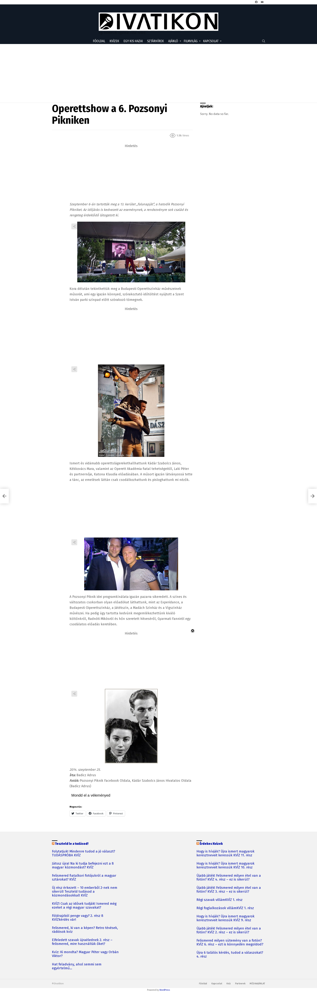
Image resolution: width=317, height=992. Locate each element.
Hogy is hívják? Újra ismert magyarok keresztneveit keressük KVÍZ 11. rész (225, 853)
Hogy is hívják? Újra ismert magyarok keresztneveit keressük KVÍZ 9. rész (225, 918)
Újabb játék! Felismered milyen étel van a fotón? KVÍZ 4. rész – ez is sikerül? (228, 877)
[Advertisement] (158, 73)
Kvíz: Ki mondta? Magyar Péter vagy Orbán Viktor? (85, 954)
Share (74, 226)
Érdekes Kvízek (211, 844)
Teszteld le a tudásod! (71, 844)
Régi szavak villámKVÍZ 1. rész (219, 900)
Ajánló (173, 41)
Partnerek (240, 983)
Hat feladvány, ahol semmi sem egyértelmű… (76, 966)
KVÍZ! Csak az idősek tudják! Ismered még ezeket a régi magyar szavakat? (84, 906)
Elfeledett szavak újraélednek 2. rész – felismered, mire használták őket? (82, 942)
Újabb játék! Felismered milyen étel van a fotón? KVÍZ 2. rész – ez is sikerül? (228, 930)
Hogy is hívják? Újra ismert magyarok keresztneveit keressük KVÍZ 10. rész (225, 865)
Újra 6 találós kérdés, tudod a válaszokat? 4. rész (229, 954)
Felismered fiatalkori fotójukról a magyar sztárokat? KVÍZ (84, 877)
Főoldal (99, 41)
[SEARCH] (263, 41)
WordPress (164, 990)
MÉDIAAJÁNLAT (257, 983)
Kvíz (228, 983)
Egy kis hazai (133, 41)
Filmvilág (191, 41)
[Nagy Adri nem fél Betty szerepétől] (4, 496)
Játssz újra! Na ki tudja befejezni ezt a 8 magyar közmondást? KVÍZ (83, 865)
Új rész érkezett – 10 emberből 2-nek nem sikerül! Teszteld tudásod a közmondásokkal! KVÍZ (84, 891)
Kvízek (114, 41)
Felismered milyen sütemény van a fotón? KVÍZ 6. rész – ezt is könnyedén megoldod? (229, 942)
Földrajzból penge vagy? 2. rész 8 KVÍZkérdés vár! (77, 918)
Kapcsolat (210, 41)
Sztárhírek (155, 41)
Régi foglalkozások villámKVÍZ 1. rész (225, 908)
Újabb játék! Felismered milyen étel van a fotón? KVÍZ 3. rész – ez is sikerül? (228, 890)
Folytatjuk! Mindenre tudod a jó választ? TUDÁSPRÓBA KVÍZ (83, 853)
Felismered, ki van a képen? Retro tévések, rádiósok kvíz (85, 930)
